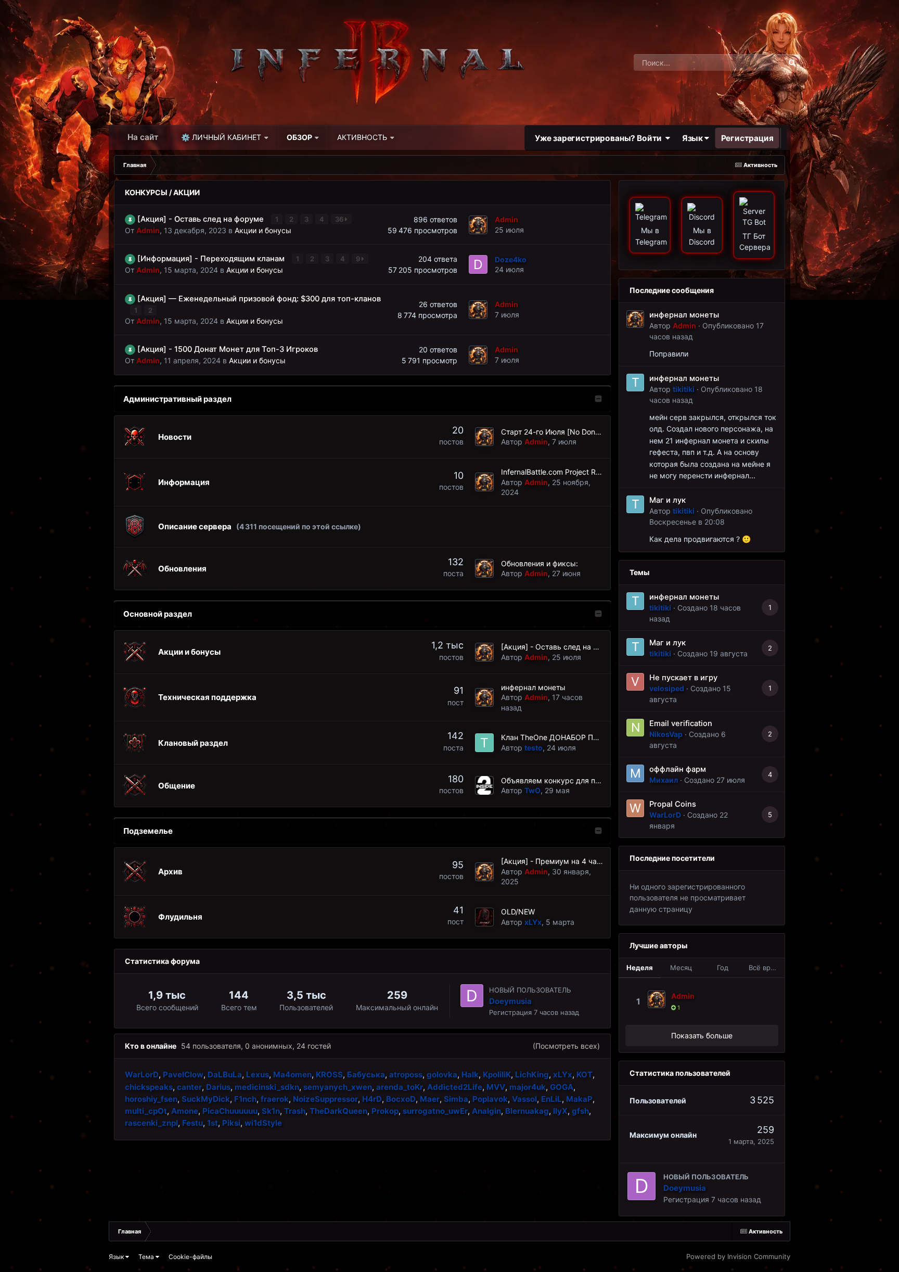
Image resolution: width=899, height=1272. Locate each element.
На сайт (142, 137)
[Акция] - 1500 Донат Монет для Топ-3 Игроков (227, 349)
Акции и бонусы (263, 230)
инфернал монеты (533, 687)
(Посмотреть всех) (566, 1045)
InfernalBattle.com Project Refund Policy (569, 471)
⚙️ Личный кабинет (221, 137)
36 (340, 219)
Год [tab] (722, 967)
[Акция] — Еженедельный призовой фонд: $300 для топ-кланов (259, 298)
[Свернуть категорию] (598, 399)
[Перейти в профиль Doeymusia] (471, 995)
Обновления (182, 569)
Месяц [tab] (681, 967)
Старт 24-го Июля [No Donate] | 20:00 (568, 431)
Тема (147, 1257)
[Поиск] (792, 62)
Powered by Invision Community (738, 1256)
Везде (760, 62)
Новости (174, 437)
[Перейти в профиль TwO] (484, 785)
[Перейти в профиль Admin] (478, 224)
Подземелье (148, 831)
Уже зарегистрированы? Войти (600, 138)
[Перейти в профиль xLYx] (484, 917)
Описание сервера (195, 526)
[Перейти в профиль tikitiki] (635, 382)
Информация (184, 482)
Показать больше (702, 1035)
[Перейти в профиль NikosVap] (635, 727)
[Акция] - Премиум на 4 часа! (554, 861)
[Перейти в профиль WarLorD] (635, 808)
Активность (362, 137)
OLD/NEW (518, 911)
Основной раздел (157, 614)
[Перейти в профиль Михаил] (635, 773)
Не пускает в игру (683, 677)
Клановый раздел (193, 743)
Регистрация (747, 138)
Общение (176, 786)
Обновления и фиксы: (539, 563)
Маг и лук (667, 500)
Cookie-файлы (190, 1257)
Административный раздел (177, 399)
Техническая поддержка (207, 697)
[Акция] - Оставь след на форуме (201, 219)
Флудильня (180, 917)
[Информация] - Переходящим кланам (212, 258)
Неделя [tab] (639, 967)
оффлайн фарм (677, 769)
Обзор (299, 137)
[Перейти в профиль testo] (484, 742)
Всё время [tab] (766, 967)
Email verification (680, 723)
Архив (170, 871)
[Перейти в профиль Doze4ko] (478, 264)
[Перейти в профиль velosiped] (635, 682)
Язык (693, 138)
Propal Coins (672, 804)
